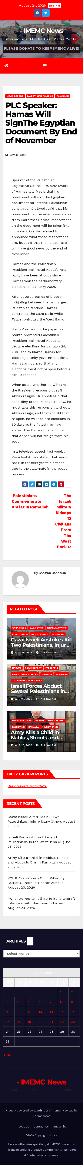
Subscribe (60, 1126)
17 (7, 1022)
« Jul (7, 1055)
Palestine (58, 634)
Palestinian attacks (25, 674)
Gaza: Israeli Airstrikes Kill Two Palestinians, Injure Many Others (41, 645)
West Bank (35, 680)
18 (18, 1022)
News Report (15, 96)
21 (51, 1022)
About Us (23, 1126)
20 (41, 1022)
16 (72, 1012)
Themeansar (41, 1116)
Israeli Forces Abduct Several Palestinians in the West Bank (38, 691)
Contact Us (41, 1126)
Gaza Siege (19, 628)
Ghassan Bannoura (52, 573)
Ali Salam (48, 652)
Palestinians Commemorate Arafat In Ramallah (30, 501)
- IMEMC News (41, 31)
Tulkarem (18, 680)
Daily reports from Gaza (27, 786)
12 (29, 1012)
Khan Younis (20, 634)
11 (18, 1012)
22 (62, 1022)
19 (29, 1022)
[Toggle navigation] (44, 66)
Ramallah (63, 96)
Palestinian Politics (40, 96)
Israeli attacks (57, 628)
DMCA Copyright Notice (41, 1135)
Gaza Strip (36, 628)
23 (73, 1022)
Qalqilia (47, 674)
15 (62, 1012)
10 (7, 1012)
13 (40, 1012)
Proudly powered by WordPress (27, 1110)
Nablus (16, 668)
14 (51, 1012)
